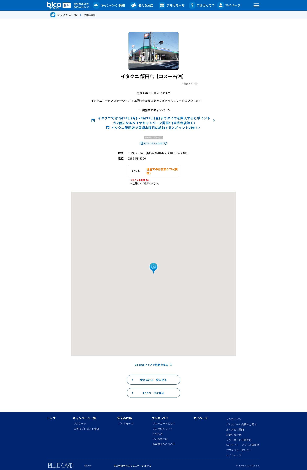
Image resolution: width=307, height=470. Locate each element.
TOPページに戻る (147, 393)
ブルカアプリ (234, 419)
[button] (153, 268)
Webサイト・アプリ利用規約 (242, 445)
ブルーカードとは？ (163, 423)
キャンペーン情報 (113, 5)
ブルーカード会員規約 (239, 440)
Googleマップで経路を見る (153, 364)
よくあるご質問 (235, 429)
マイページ (232, 5)
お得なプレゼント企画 (86, 428)
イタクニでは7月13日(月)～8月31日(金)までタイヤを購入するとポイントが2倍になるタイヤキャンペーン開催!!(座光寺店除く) (153, 120)
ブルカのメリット (162, 428)
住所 (121, 153)
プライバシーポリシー (239, 450)
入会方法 (157, 434)
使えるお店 (145, 5)
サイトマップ (233, 455)
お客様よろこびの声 (163, 444)
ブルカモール (176, 5)
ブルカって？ (206, 5)
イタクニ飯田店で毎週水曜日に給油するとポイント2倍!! (153, 127)
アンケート (80, 423)
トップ (51, 418)
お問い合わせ (233, 434)
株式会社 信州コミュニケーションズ (132, 465)
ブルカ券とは (160, 439)
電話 (121, 158)
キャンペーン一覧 (84, 418)
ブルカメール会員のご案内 (241, 424)
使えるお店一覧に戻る (148, 380)
